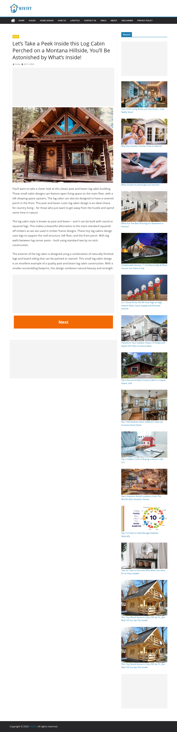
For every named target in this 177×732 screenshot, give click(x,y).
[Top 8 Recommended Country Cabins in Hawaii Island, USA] (144, 365)
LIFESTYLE (75, 20)
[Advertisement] (63, 87)
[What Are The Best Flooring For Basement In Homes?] (144, 206)
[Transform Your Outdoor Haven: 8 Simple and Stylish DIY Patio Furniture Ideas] (144, 328)
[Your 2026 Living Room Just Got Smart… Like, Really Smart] (144, 94)
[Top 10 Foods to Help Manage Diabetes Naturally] (144, 518)
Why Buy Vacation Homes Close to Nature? (141, 146)
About (114, 20)
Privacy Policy (145, 20)
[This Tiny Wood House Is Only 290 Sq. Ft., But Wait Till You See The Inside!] (144, 598)
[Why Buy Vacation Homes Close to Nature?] (144, 132)
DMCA (103, 20)
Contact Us (90, 20)
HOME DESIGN (47, 20)
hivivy (17, 64)
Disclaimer (127, 20)
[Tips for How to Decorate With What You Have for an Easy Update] (144, 556)
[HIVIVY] (13, 20)
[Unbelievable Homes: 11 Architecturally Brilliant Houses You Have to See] (144, 248)
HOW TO (62, 20)
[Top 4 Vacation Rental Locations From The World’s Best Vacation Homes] (144, 482)
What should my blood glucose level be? (140, 184)
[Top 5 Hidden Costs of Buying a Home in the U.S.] (144, 444)
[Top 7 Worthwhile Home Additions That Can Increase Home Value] (144, 405)
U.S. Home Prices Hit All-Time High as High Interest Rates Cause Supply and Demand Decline (141, 305)
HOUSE (32, 20)
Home (21, 20)
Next (63, 322)
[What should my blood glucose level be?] (144, 168)
